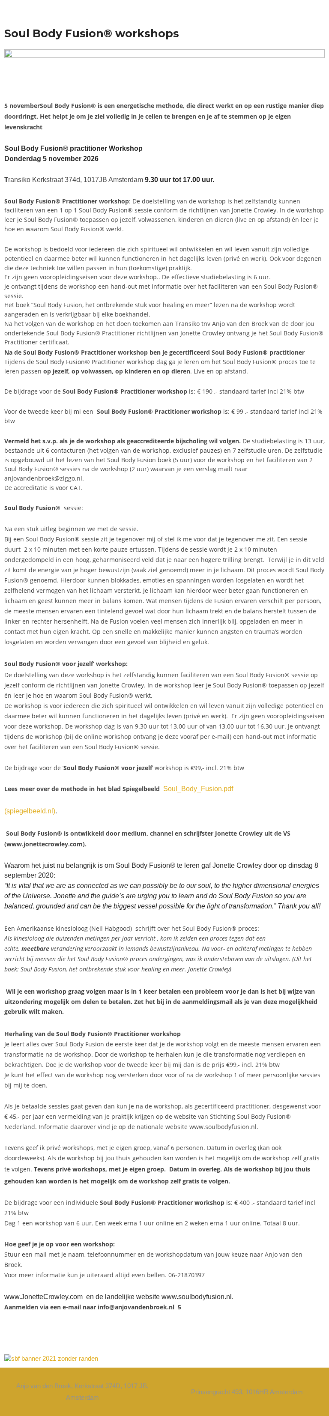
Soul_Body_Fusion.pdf (198, 788)
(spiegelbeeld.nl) (29, 811)
